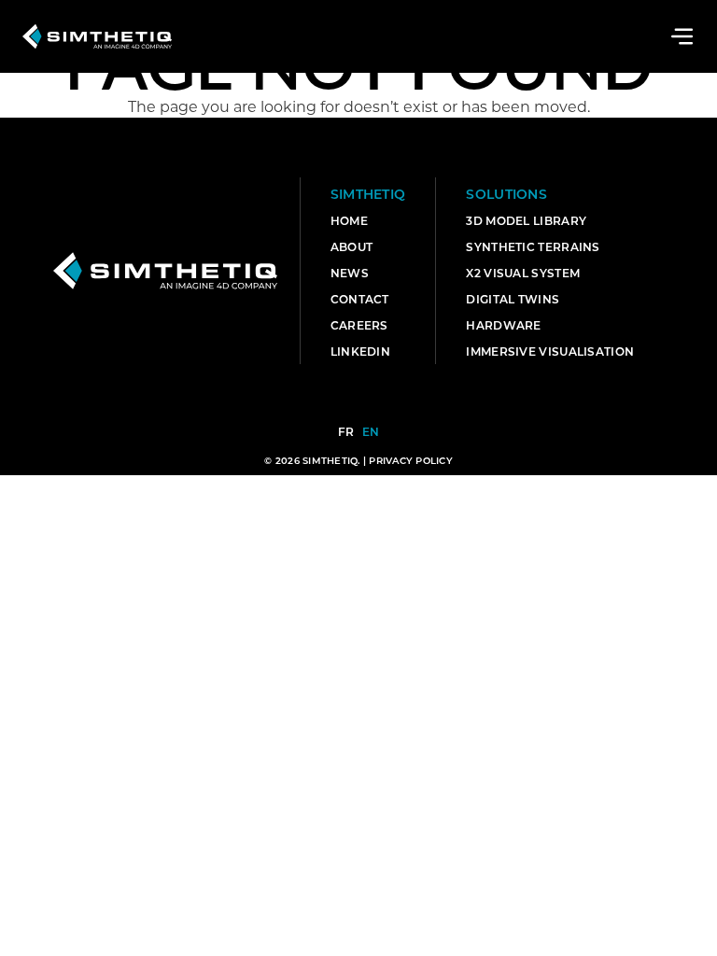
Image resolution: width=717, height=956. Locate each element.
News (349, 272)
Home (349, 220)
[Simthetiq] (97, 36)
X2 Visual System (523, 272)
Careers (359, 324)
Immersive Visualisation (550, 351)
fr (346, 431)
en (371, 431)
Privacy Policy (411, 460)
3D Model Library (526, 220)
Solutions (506, 194)
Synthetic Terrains (532, 246)
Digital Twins (512, 298)
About (351, 246)
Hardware (503, 324)
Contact (359, 298)
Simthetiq (368, 194)
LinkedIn (360, 351)
